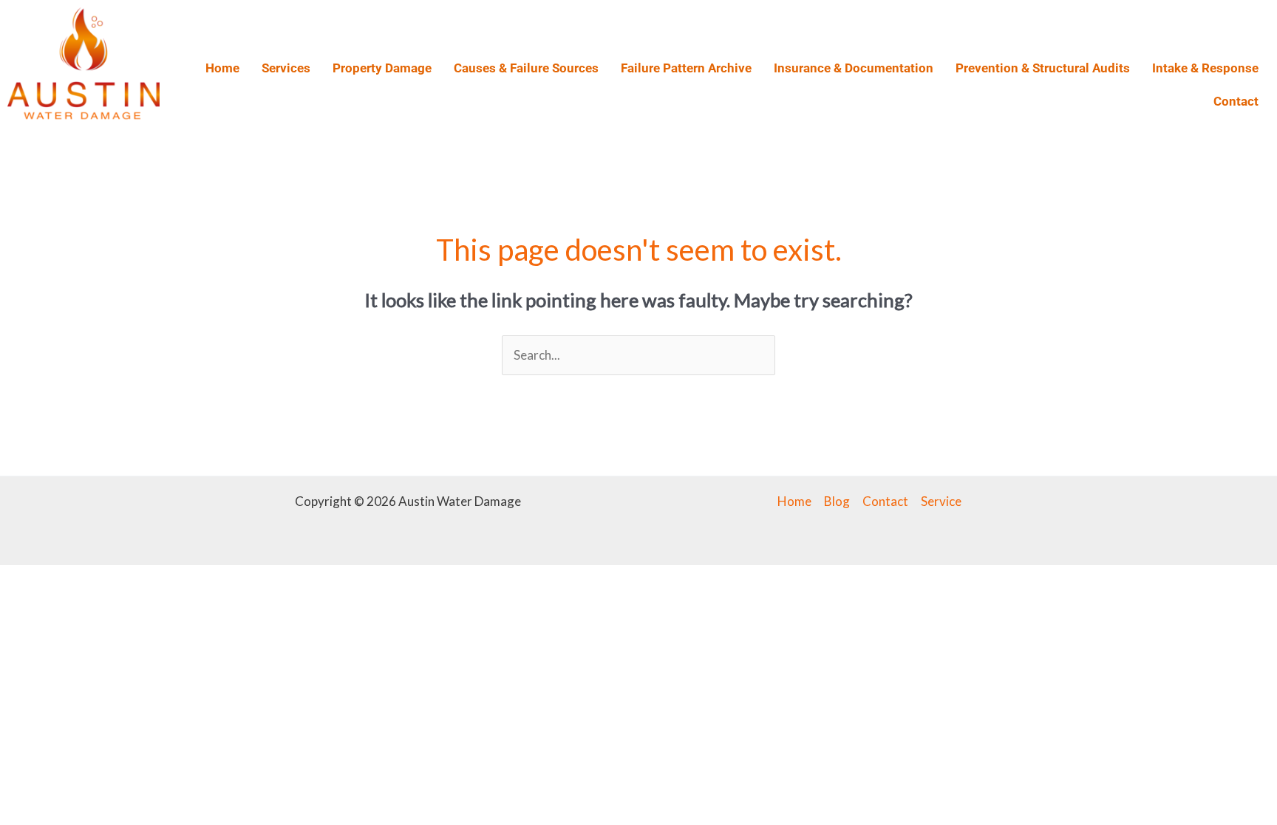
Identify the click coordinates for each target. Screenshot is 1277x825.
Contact (1236, 101)
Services (286, 68)
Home (222, 68)
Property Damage (382, 68)
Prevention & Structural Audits (1043, 68)
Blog (837, 501)
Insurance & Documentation (853, 68)
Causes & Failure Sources (526, 68)
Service (941, 501)
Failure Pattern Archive (686, 68)
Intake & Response (1205, 68)
